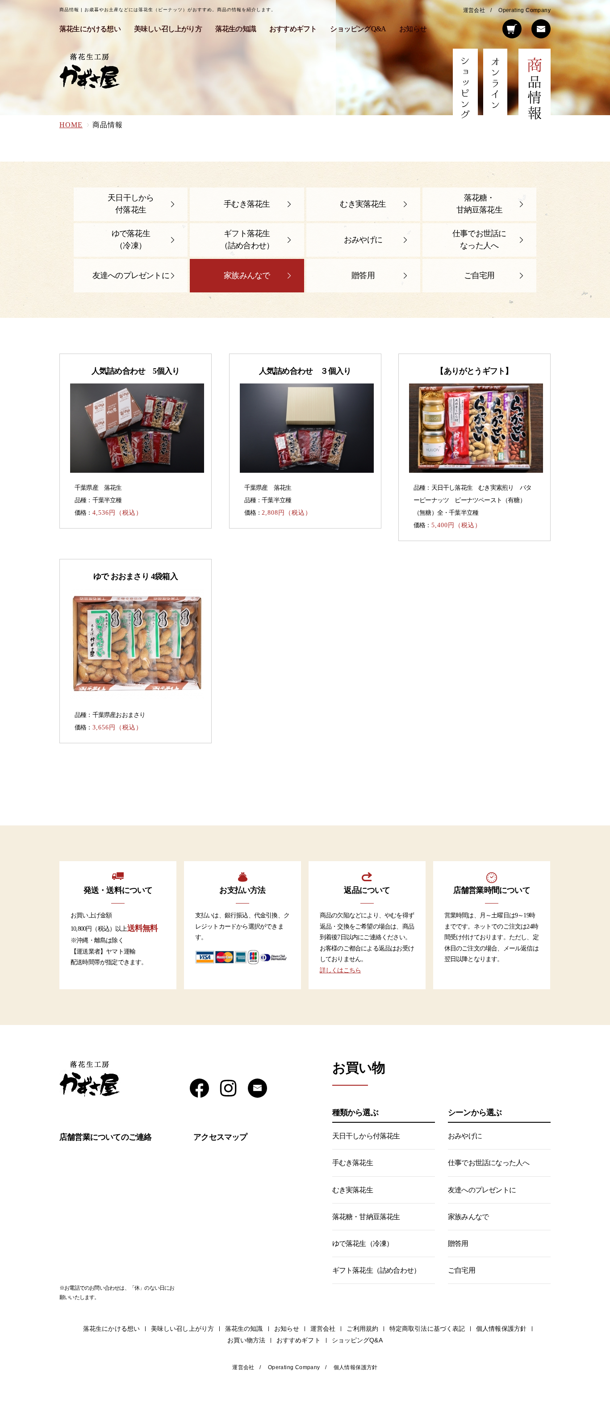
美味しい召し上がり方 (168, 29)
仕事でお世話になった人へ (479, 239)
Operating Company (524, 10)
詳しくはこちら (340, 970)
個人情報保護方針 (501, 1328)
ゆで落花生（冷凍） (131, 239)
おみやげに (363, 239)
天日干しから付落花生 (131, 203)
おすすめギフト (293, 29)
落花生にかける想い (90, 29)
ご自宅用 (479, 275)
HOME (71, 125)
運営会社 (474, 10)
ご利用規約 (362, 1328)
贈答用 (363, 275)
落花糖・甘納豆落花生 (479, 203)
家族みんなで (247, 275)
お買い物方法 (246, 1340)
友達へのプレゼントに (130, 275)
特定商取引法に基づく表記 (427, 1328)
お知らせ (412, 29)
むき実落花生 (363, 204)
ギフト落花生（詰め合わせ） (247, 239)
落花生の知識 (235, 29)
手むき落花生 (247, 204)
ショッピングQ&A (358, 29)
